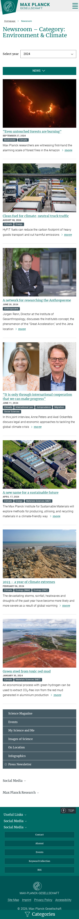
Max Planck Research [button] (19, 792)
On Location (16, 747)
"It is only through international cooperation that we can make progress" (37, 397)
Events (13, 722)
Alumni (39, 843)
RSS (39, 869)
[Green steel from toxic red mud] (39, 643)
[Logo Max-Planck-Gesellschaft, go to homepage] (34, 7)
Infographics (17, 756)
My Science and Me (21, 730)
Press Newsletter (19, 764)
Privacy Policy (43, 900)
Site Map (13, 900)
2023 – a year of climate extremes (29, 582)
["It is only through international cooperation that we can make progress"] (39, 366)
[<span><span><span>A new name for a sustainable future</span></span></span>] (39, 464)
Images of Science (20, 739)
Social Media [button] (13, 781)
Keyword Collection (39, 861)
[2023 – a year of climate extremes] (39, 553)
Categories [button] (43, 914)
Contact (39, 834)
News (37, 70)
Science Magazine (20, 713)
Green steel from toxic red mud (27, 671)
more (68, 150)
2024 (27, 54)
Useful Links (14, 814)
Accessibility (63, 900)
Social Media (14, 821)
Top (71, 810)
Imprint (26, 900)
